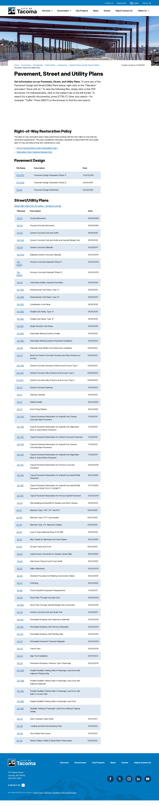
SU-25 (19, 568)
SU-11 (19, 395)
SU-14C (20, 437)
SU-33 (20, 648)
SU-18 (19, 517)
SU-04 (20, 247)
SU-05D (20, 311)
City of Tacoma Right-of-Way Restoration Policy (37, 148)
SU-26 (19, 576)
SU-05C (20, 304)
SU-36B (20, 681)
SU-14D (20, 444)
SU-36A (20, 670)
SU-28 (19, 590)
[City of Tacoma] (22, 11)
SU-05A (20, 290)
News (113, 763)
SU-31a (20, 619)
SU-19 (19, 525)
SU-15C (20, 496)
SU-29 (19, 597)
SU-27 (19, 583)
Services (64, 763)
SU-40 (19, 740)
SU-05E (20, 319)
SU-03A (20, 240)
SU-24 (20, 561)
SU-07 (20, 355)
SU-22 (19, 546)
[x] (119, 779)
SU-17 (19, 510)
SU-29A (20, 605)
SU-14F (20, 465)
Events (125, 763)
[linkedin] (138, 779)
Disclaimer (56, 792)
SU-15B (20, 485)
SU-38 (20, 726)
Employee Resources (68, 792)
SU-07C (20, 380)
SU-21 (19, 539)
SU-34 (20, 656)
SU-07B (20, 373)
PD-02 (19, 190)
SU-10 (19, 387)
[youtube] (147, 779)
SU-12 (19, 402)
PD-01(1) (20, 175)
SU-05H (20, 341)
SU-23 (19, 554)
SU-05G (20, 333)
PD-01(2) (20, 182)
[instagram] (129, 779)
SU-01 (19, 218)
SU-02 (20, 225)
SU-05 (20, 282)
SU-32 (20, 641)
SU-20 (19, 532)
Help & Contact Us (142, 763)
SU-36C (20, 691)
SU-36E (20, 708)
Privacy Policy (38, 792)
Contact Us (109, 3)
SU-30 (20, 612)
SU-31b (20, 627)
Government (80, 763)
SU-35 (20, 663)
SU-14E (20, 454)
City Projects (98, 763)
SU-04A (20, 255)
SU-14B (20, 427)
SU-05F (20, 326)
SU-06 (20, 348)
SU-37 (20, 719)
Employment (121, 3)
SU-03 (20, 233)
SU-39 (20, 733)
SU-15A (20, 475)
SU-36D (20, 701)
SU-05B (20, 297)
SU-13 (19, 409)
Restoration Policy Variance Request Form (34, 152)
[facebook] (110, 779)
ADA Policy (48, 792)
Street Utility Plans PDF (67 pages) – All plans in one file (37, 206)
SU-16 (19, 503)
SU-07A (20, 365)
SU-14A (20, 416)
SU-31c (20, 634)
